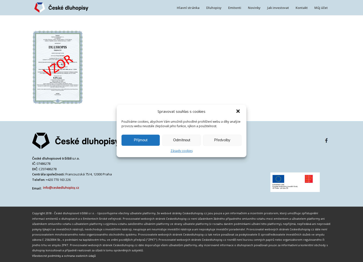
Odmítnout (181, 140)
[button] (239, 112)
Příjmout (140, 140)
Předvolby (222, 140)
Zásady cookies (182, 151)
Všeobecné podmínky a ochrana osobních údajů (64, 256)
